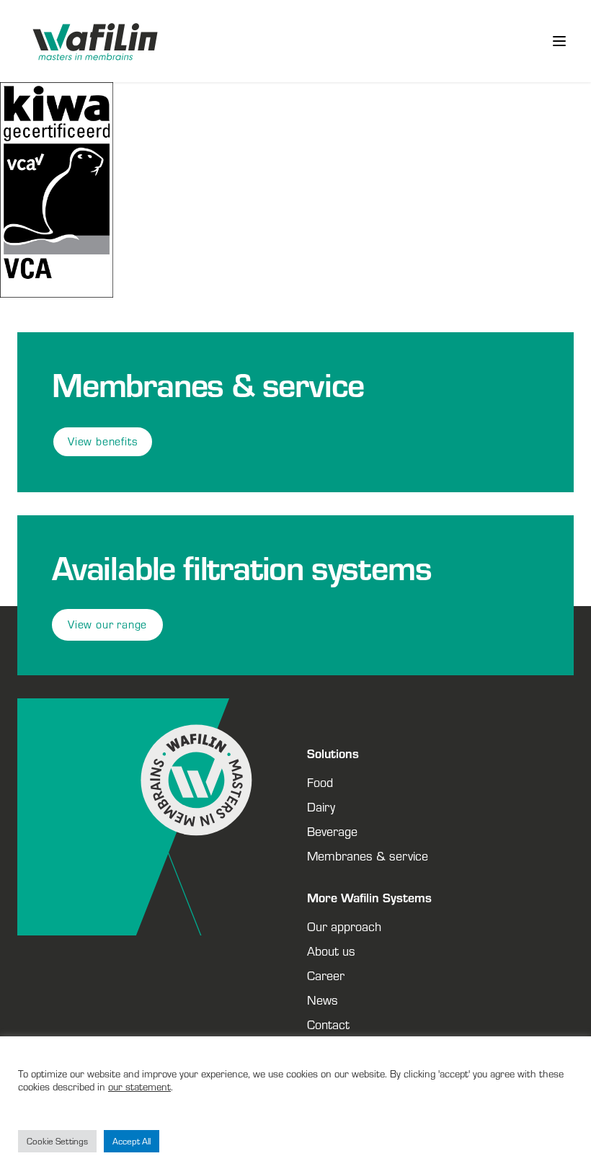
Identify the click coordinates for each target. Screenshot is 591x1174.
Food (320, 782)
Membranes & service (367, 855)
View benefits (103, 441)
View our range (107, 624)
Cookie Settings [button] (57, 1141)
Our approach (344, 926)
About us (331, 950)
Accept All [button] (131, 1141)
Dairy (321, 806)
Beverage (332, 831)
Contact (328, 1024)
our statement (139, 1086)
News (322, 999)
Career (326, 975)
